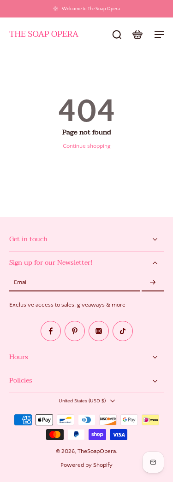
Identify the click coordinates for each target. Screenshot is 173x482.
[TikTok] (123, 331)
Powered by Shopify (86, 465)
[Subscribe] (153, 282)
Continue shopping (87, 146)
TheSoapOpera (97, 451)
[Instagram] (99, 331)
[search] (117, 34)
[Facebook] (51, 331)
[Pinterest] (75, 331)
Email (21, 282)
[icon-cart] (137, 34)
